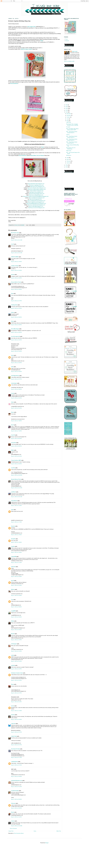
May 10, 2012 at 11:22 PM (16, 487)
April (68, 157)
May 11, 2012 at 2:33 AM (16, 576)
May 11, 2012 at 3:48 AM (16, 606)
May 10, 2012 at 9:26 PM (16, 463)
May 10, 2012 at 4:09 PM (16, 332)
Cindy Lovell (74, 51)
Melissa (13, 589)
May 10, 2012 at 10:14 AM (16, 240)
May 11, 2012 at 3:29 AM (16, 595)
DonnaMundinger (15, 328)
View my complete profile (69, 61)
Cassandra (13, 442)
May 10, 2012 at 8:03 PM (16, 438)
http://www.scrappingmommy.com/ (36, 185)
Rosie (12, 684)
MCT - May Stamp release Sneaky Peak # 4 (71, 132)
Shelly (12, 621)
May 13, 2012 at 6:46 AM (16, 799)
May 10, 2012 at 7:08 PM (16, 420)
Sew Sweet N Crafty (15, 748)
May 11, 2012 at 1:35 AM (16, 534)
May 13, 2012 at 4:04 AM (16, 776)
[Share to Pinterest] (34, 225)
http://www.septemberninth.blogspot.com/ (36, 204)
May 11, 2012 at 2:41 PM (16, 661)
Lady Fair (13, 723)
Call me (67, 134)
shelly (12, 655)
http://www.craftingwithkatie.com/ (36, 195)
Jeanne (12, 821)
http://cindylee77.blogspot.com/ (36, 190)
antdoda (13, 665)
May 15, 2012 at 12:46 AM (16, 825)
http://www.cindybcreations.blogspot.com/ (37, 189)
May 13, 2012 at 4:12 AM (16, 786)
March (68, 159)
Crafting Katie (14, 304)
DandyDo (13, 538)
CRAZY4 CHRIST (15, 256)
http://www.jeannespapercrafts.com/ (36, 193)
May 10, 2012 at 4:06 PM (16, 324)
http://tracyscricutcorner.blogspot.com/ (36, 207)
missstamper (14, 383)
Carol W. (13, 435)
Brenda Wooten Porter (16, 479)
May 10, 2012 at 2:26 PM (16, 277)
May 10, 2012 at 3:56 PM (16, 317)
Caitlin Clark (14, 736)
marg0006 (13, 610)
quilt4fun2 (13, 491)
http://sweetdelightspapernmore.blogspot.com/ (36, 203)
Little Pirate (68, 122)
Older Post (58, 831)
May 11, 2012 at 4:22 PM (16, 680)
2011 (66, 165)
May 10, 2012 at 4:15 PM (16, 339)
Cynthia (13, 546)
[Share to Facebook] (33, 225)
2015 (66, 106)
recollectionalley (15, 790)
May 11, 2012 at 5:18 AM (16, 616)
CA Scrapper (14, 643)
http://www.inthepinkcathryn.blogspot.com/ (37, 187)
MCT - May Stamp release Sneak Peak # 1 (71, 142)
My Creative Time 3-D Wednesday (70, 148)
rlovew (12, 705)
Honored (67, 40)
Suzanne (13, 526)
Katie (42, 147)
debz (12, 509)
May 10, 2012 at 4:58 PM (16, 389)
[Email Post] (27, 225)
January (68, 162)
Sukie (12, 402)
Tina (12, 599)
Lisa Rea (13, 467)
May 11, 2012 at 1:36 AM (16, 542)
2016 (66, 104)
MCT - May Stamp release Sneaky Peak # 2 (71, 140)
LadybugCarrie (14, 761)
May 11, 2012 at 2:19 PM (16, 651)
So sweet (68, 126)
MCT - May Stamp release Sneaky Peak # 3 (71, 137)
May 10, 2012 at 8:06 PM (16, 446)
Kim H (12, 424)
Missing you (68, 155)
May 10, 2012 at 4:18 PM (16, 351)
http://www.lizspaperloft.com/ (36, 199)
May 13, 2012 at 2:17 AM (16, 757)
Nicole (12, 812)
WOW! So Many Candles (26, 49)
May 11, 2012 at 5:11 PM (16, 701)
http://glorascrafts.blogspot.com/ (36, 192)
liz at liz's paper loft (15, 336)
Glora (12, 321)
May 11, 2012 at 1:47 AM (16, 562)
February (69, 161)
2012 (66, 112)
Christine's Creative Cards (17, 672)
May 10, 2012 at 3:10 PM (16, 308)
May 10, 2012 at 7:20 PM (16, 430)
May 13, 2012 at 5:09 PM (16, 808)
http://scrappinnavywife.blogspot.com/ (36, 202)
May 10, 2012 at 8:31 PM (16, 456)
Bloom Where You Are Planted (37, 155)
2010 (66, 166)
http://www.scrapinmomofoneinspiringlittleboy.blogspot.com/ (35, 196)
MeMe (12, 450)
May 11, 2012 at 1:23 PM (16, 639)
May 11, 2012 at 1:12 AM (16, 505)
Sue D (12, 580)
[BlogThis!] (30, 225)
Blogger (47, 842)
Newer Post (11, 831)
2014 (66, 108)
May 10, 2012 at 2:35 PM (16, 289)
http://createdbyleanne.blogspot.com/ (36, 197)
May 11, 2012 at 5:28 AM (16, 629)
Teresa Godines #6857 (16, 460)
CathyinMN (13, 556)
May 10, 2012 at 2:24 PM (16, 270)
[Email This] (29, 225)
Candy (12, 393)
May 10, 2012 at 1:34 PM (16, 261)
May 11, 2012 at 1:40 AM (16, 552)
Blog (42, 40)
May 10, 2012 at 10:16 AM (16, 252)
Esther (12, 312)
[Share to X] (31, 225)
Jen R (12, 244)
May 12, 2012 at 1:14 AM (16, 710)
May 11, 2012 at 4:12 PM (16, 668)
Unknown (13, 566)
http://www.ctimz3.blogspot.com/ (37, 186)
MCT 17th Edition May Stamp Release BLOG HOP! (72, 129)
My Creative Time (32, 26)
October (68, 117)
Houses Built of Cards (16, 282)
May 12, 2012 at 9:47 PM (16, 744)
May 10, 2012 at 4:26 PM (16, 362)
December (69, 113)
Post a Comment (13, 828)
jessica (12, 274)
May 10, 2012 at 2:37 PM (16, 300)
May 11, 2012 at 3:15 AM (16, 585)
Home (35, 831)
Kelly (12, 366)
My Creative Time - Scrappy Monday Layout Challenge (72, 124)
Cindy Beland (14, 500)
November (69, 115)
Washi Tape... (69, 150)
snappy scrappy (14, 265)
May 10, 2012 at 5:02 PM (16, 398)
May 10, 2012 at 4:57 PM (16, 379)
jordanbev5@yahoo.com (16, 780)
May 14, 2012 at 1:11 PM (16, 816)
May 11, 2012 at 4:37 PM (16, 692)
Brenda (12, 633)
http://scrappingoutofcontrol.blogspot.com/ (36, 200)
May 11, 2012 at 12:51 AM (16, 496)
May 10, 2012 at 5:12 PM (16, 408)
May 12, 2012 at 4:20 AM (16, 719)
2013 (66, 110)
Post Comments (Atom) (19, 833)
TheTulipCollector (15, 375)
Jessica (13, 714)
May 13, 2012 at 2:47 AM (16, 765)
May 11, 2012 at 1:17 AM (16, 522)
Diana (12, 412)
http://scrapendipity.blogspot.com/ (36, 206)
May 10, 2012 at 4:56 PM (16, 371)
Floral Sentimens (14, 83)
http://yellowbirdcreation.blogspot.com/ (36, 183)
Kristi (12, 355)
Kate (12, 293)
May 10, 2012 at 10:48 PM (16, 475)
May (68, 120)
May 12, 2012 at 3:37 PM (16, 732)
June (68, 118)
